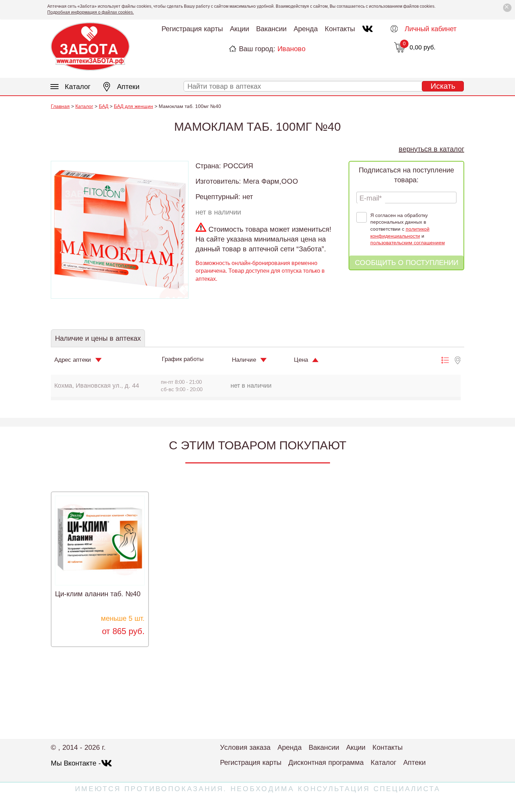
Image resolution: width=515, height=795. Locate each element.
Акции (239, 29)
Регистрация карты (192, 29)
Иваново (291, 49)
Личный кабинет (430, 29)
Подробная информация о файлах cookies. (90, 12)
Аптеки (128, 86)
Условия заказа (245, 747)
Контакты (340, 29)
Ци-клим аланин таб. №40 (97, 594)
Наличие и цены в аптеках (98, 338)
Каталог (77, 86)
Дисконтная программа (326, 762)
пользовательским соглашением (407, 242)
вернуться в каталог (431, 149)
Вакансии (271, 29)
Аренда (306, 29)
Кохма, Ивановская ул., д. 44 (96, 385)
